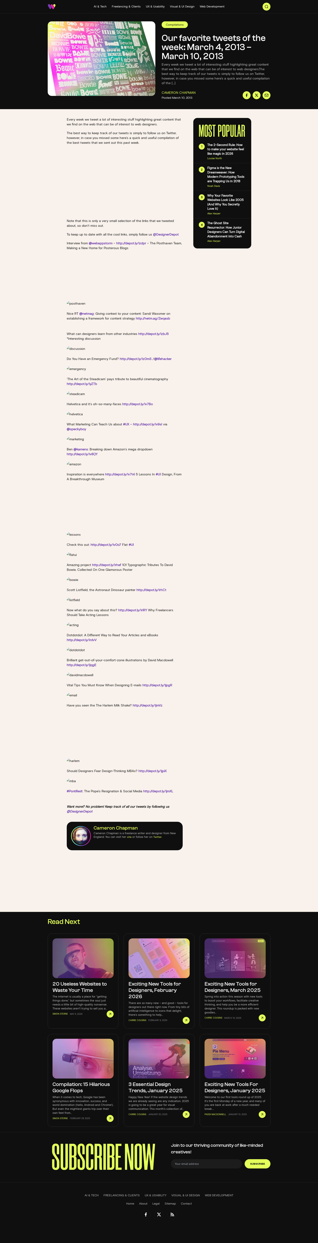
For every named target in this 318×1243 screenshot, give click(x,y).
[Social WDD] (145, 1214)
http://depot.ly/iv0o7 (106, 545)
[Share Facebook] (247, 95)
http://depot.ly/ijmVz (147, 705)
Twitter (157, 836)
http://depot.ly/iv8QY (82, 454)
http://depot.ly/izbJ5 (153, 334)
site (129, 836)
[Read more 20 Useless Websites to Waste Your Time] (110, 1014)
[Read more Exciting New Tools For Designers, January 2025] (262, 1114)
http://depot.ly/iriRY (133, 610)
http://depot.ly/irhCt (151, 590)
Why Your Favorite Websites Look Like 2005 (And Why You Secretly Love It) (225, 202)
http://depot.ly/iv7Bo (137, 404)
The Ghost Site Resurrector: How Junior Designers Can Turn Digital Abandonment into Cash (226, 229)
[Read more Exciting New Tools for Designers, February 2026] (186, 1020)
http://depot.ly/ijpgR (157, 685)
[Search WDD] (266, 7)
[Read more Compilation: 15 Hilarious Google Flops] (110, 1118)
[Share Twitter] (257, 95)
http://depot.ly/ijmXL (158, 791)
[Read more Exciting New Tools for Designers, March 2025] (262, 1017)
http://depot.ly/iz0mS (136, 359)
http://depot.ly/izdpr (131, 243)
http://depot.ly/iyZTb (82, 384)
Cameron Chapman (116, 828)
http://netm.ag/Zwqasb (153, 318)
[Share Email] (266, 95)
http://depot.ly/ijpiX (152, 771)
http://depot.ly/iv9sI (148, 424)
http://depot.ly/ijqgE (81, 665)
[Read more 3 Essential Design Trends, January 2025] (186, 1114)
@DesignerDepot (166, 234)
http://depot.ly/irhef (107, 565)
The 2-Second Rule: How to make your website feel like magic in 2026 (225, 149)
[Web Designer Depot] (52, 7)
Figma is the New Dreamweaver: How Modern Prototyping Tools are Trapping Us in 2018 (225, 174)
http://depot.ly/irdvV (82, 640)
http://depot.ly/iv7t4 (120, 474)
